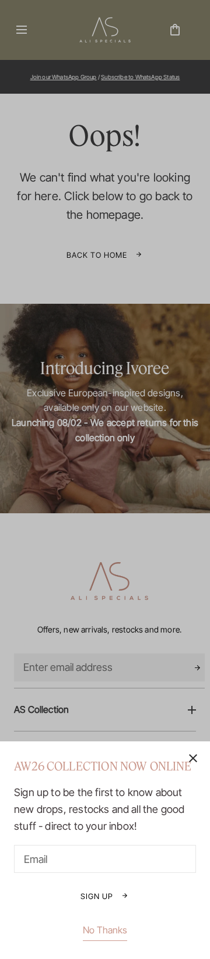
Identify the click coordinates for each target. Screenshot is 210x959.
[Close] (105, 479)
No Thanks (105, 930)
